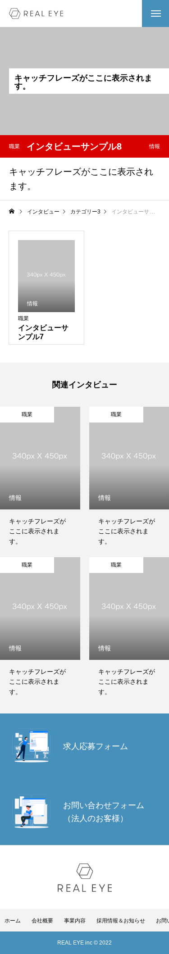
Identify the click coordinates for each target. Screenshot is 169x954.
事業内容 (75, 921)
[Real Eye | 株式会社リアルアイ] (36, 13)
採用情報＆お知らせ (120, 921)
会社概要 (42, 921)
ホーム (13, 921)
